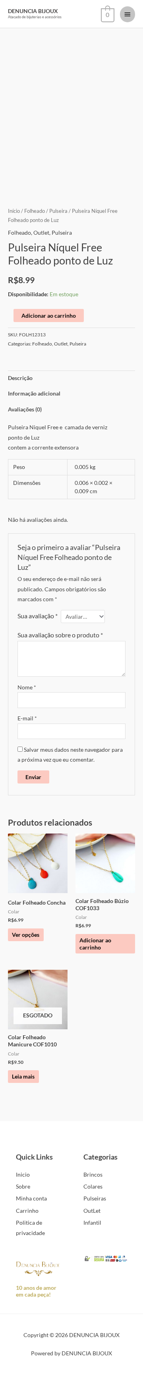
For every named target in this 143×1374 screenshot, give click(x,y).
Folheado (34, 211)
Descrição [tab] (20, 377)
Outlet (41, 232)
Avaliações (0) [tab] (25, 409)
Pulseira (58, 211)
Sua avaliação (37, 615)
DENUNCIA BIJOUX (33, 11)
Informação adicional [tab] (34, 393)
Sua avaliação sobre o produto (60, 635)
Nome (26, 687)
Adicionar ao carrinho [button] (95, 944)
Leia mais (23, 1076)
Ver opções (25, 934)
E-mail (27, 718)
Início (14, 211)
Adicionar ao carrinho (48, 315)
